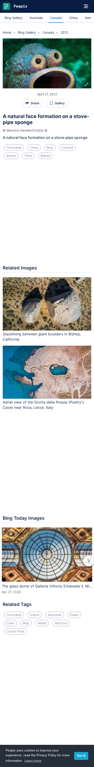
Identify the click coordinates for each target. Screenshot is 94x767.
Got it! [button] (81, 755)
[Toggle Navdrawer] (86, 6)
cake (10, 623)
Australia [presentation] (36, 18)
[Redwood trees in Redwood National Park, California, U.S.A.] (7, 63)
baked (45, 156)
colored (67, 147)
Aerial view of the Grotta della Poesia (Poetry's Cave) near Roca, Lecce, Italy (43, 405)
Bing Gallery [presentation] (13, 18)
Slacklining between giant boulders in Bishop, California (42, 337)
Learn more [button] (32, 760)
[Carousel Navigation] (47, 564)
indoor (34, 615)
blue (50, 147)
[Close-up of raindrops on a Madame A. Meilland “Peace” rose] (87, 63)
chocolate (13, 147)
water (42, 623)
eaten (74, 615)
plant (28, 156)
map (26, 623)
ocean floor (15, 631)
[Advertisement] (47, 214)
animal (11, 156)
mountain (55, 615)
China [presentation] (73, 18)
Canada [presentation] (56, 18)
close (34, 147)
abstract (61, 623)
